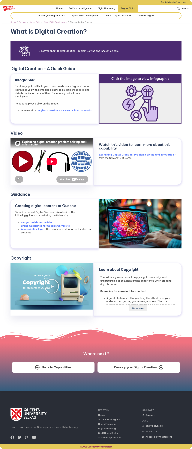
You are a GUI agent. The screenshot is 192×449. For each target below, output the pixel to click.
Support (150, 415)
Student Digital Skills (109, 437)
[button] (183, 8)
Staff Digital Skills (108, 433)
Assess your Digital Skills (51, 15)
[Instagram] (26, 437)
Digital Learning (106, 8)
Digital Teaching (107, 424)
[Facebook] (12, 437)
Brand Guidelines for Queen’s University (45, 225)
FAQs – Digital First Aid (118, 15)
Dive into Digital (145, 15)
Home (59, 8)
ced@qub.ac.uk (154, 425)
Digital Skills (128, 8)
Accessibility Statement (159, 436)
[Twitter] (19, 437)
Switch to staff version (173, 2)
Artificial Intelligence (80, 8)
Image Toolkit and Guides (36, 222)
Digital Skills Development (85, 15)
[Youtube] (34, 437)
